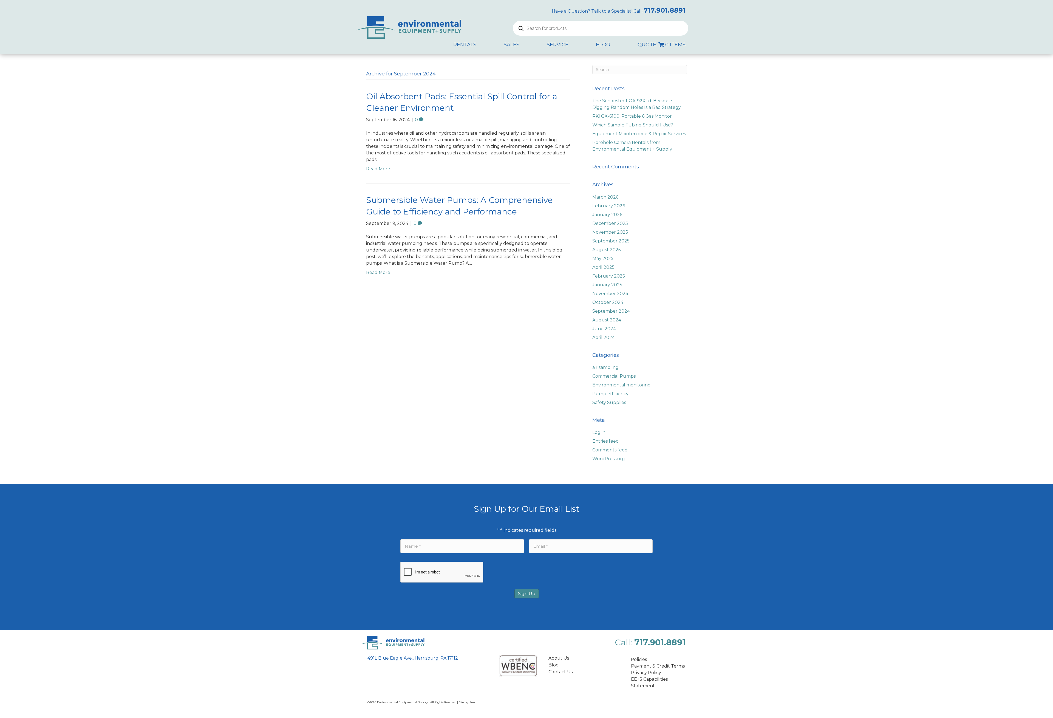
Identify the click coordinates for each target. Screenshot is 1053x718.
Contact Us (560, 671)
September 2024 (611, 311)
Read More (378, 168)
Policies (639, 659)
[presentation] (442, 572)
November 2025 (610, 232)
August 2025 (606, 249)
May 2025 (602, 258)
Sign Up (526, 593)
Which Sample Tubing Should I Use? (632, 125)
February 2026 (608, 205)
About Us (558, 658)
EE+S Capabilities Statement (649, 682)
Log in (598, 432)
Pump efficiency (610, 393)
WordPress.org (608, 458)
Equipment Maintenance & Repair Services (639, 133)
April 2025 (603, 267)
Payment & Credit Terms (658, 666)
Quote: (662, 45)
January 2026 (607, 214)
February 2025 (608, 276)
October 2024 (607, 302)
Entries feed (605, 441)
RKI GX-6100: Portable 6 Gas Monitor (632, 116)
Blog (553, 665)
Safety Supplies (609, 402)
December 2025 (610, 223)
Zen (472, 702)
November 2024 (610, 293)
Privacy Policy (646, 672)
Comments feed (610, 450)
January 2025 (607, 284)
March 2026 (605, 197)
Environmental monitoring (621, 385)
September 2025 (611, 241)
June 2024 (604, 328)
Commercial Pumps (614, 376)
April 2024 (603, 337)
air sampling (605, 367)
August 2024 (606, 320)
